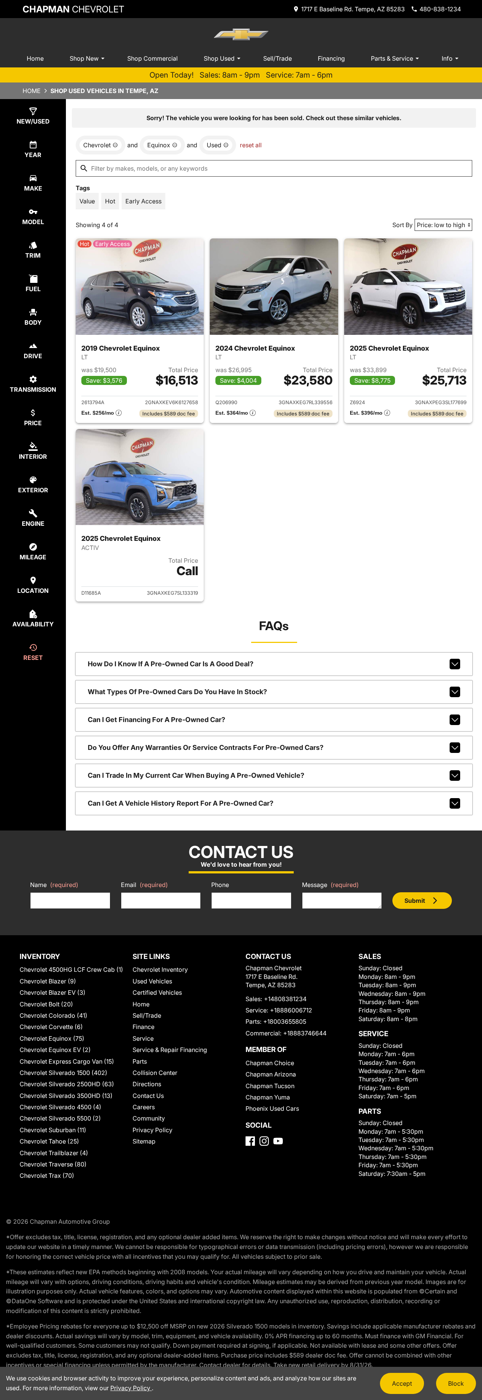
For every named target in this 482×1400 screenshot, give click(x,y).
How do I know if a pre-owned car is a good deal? (170, 664)
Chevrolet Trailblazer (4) (54, 1153)
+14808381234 (285, 999)
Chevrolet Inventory (160, 969)
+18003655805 (284, 1021)
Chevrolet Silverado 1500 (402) (63, 1072)
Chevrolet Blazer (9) (48, 981)
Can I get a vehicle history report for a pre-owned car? (180, 803)
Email (144, 885)
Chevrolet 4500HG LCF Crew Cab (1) (71, 969)
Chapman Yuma (268, 1097)
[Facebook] (250, 1141)
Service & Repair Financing (170, 1049)
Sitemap (144, 1141)
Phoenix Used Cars (272, 1108)
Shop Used (219, 58)
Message (330, 885)
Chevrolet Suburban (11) (53, 1130)
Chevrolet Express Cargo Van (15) (67, 1061)
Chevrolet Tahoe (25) (49, 1141)
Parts (140, 1061)
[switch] (87, 201)
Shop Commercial (152, 58)
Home (35, 58)
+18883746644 (304, 1033)
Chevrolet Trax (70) (47, 1175)
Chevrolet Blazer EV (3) (52, 992)
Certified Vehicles (157, 992)
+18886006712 (291, 1010)
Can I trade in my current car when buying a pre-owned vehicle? (196, 775)
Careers (144, 1107)
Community (149, 1118)
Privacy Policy (152, 1130)
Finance (143, 1027)
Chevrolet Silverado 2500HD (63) (67, 1084)
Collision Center (155, 1072)
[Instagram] (264, 1141)
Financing (331, 58)
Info (447, 58)
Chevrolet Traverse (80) (53, 1164)
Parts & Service (392, 58)
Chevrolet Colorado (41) (53, 1015)
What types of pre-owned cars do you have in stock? (177, 692)
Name (54, 885)
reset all (251, 145)
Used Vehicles (152, 981)
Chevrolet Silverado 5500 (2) (60, 1118)
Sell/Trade (277, 58)
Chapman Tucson (270, 1086)
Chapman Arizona (271, 1074)
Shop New (84, 58)
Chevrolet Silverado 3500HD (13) (66, 1095)
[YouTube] (278, 1141)
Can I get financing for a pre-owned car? (156, 720)
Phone (220, 885)
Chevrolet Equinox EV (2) (55, 1049)
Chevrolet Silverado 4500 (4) (60, 1107)
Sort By (402, 225)
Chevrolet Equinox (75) (52, 1038)
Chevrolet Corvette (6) (51, 1027)
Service (143, 1038)
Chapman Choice (270, 1063)
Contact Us (148, 1095)
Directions (147, 1084)
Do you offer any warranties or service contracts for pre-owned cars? (205, 747)
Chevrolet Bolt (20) (46, 1004)
